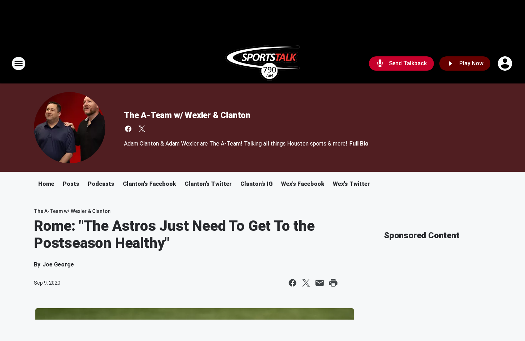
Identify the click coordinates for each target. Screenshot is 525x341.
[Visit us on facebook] (128, 128)
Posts (71, 183)
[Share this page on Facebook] (293, 283)
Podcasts (101, 183)
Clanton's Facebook (149, 183)
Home (46, 183)
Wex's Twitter (351, 183)
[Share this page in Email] (320, 283)
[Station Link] (262, 63)
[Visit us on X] (142, 128)
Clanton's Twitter (208, 183)
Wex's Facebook (302, 183)
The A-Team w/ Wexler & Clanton (187, 115)
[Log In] (506, 63)
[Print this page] (333, 283)
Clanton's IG (256, 183)
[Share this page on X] (306, 283)
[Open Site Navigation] (18, 63)
